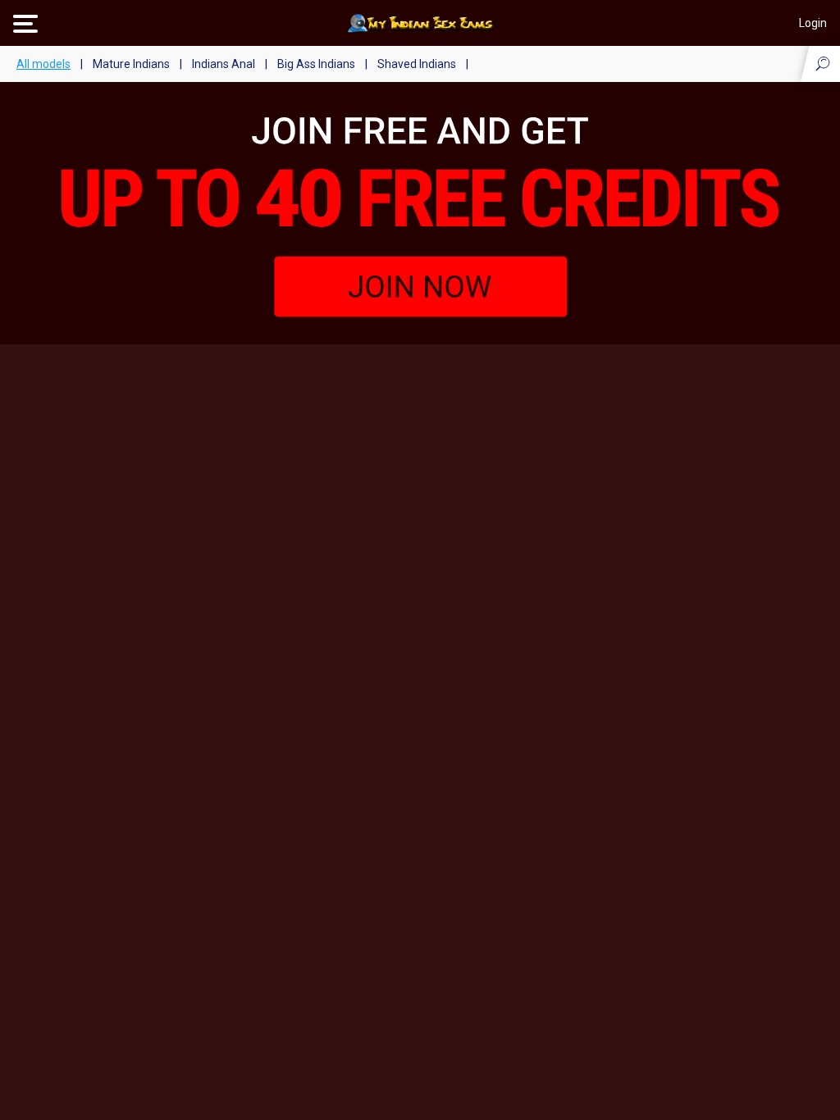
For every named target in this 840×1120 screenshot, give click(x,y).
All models (43, 64)
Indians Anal (223, 64)
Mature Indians (131, 64)
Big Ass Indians (316, 64)
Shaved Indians (416, 64)
